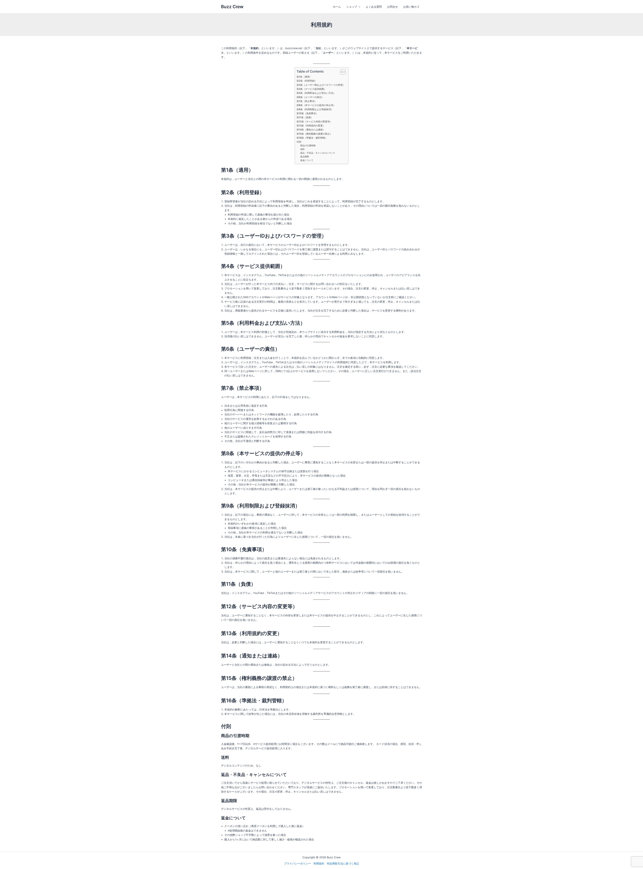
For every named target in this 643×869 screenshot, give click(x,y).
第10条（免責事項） (307, 113)
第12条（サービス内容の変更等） (314, 121)
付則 (299, 141)
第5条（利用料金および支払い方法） (316, 92)
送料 (302, 149)
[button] (358, 6)
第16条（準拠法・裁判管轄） (312, 137)
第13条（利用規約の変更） (311, 125)
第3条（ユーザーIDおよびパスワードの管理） (321, 84)
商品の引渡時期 (307, 145)
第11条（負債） (305, 117)
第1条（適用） (304, 76)
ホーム (337, 6)
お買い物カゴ (411, 6)
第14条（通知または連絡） (311, 129)
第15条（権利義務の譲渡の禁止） (314, 133)
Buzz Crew (232, 6)
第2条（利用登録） (307, 80)
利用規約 (318, 863)
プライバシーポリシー (297, 863)
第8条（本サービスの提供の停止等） (316, 105)
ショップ (351, 6)
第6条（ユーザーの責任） (310, 97)
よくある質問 (374, 6)
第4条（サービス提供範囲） (311, 88)
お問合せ (392, 6)
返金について (306, 160)
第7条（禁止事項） (307, 101)
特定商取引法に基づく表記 (343, 863)
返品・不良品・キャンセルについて (317, 152)
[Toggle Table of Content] (341, 72)
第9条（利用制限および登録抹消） (315, 109)
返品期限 (304, 156)
